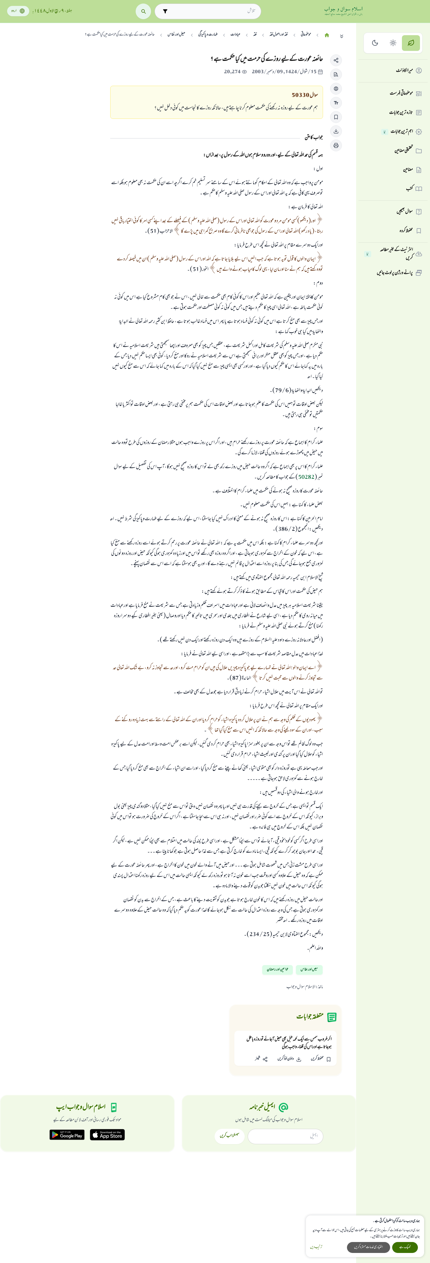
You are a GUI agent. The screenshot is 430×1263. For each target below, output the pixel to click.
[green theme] (411, 43)
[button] (336, 60)
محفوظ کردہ (406, 230)
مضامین (408, 170)
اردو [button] (14, 11)
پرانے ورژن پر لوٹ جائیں (395, 272)
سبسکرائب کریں (229, 1136)
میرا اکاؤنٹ (404, 70)
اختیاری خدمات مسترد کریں (368, 1247)
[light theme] (393, 43)
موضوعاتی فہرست (401, 93)
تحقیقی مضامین (404, 150)
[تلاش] (143, 11)
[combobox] (213, 11)
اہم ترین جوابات (398, 131)
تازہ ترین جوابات (401, 112)
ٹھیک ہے (405, 1247)
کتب (409, 188)
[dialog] (365, 1236)
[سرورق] (327, 35)
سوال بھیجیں (405, 211)
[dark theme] (375, 43)
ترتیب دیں (316, 1247)
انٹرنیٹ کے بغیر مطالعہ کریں (389, 254)
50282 (306, 478)
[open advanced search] (165, 11)
